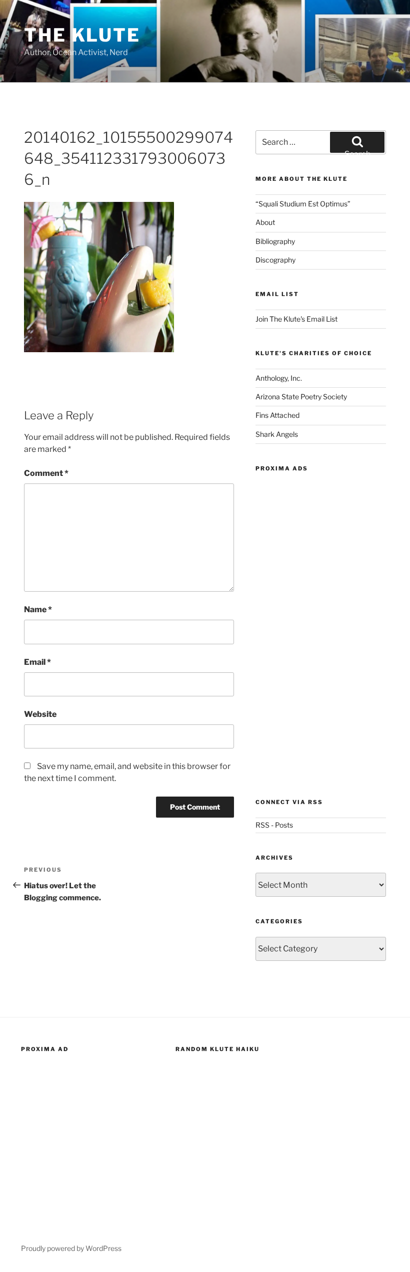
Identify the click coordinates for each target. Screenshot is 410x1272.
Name (38, 609)
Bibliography (275, 241)
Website (40, 714)
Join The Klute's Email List (297, 319)
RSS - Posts (274, 825)
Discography (276, 260)
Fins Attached (278, 415)
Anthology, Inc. (279, 378)
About (265, 222)
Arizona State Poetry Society (301, 396)
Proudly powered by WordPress (71, 1248)
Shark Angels (277, 434)
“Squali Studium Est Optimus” (303, 203)
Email (37, 662)
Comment (46, 473)
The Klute (82, 35)
